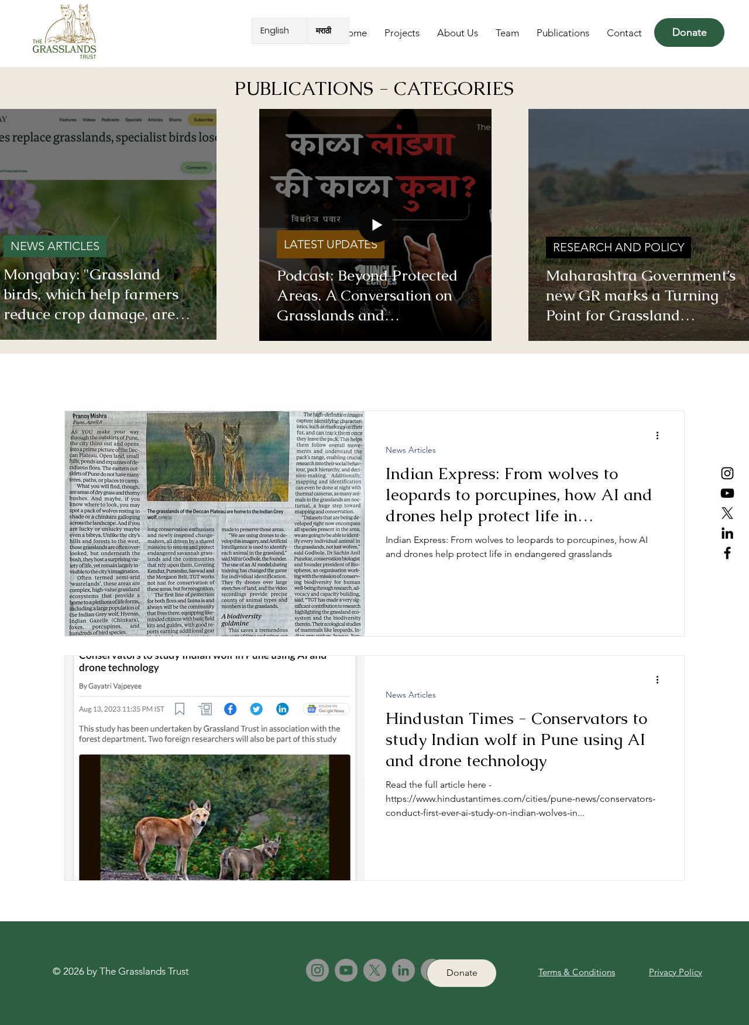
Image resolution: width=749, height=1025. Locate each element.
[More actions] (661, 435)
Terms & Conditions (576, 972)
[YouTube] (727, 493)
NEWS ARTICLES (55, 246)
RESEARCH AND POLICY (618, 247)
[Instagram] (727, 473)
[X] (374, 970)
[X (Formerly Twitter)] (727, 513)
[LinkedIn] (727, 533)
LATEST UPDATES (330, 244)
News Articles (411, 450)
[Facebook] (727, 553)
